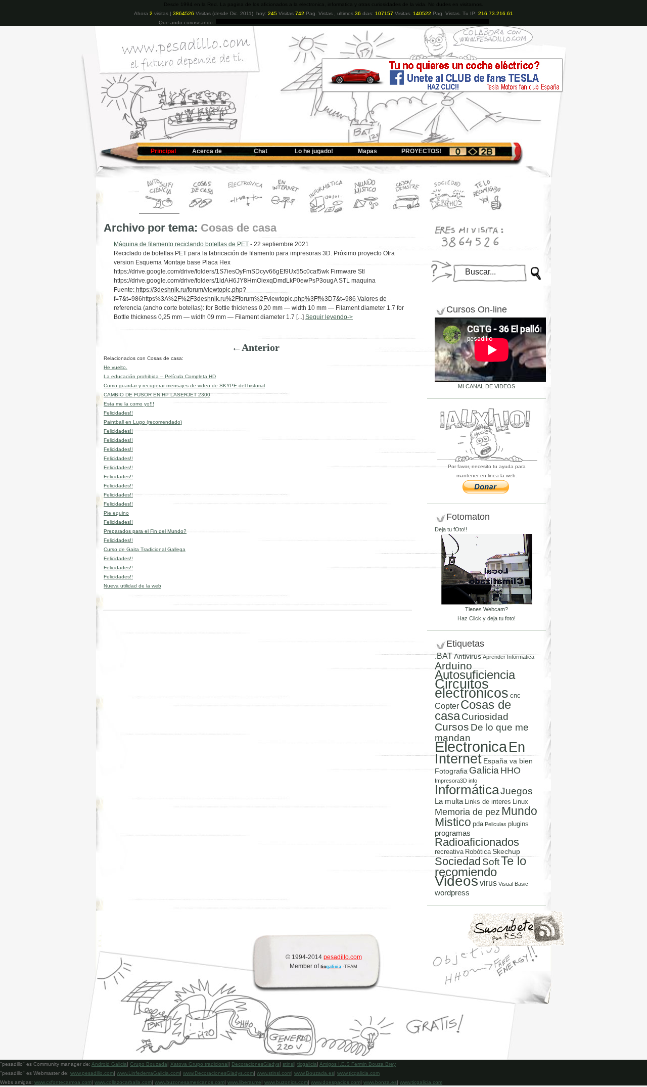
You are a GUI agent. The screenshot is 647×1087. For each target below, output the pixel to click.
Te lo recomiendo (480, 866)
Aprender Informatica (508, 657)
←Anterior (256, 347)
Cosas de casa (473, 710)
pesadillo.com (343, 957)
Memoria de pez (467, 812)
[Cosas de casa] (202, 211)
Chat (260, 151)
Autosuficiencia (475, 675)
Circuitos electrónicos (472, 688)
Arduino (453, 665)
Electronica (471, 746)
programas (453, 833)
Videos (456, 881)
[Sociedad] (447, 211)
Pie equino (116, 513)
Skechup (506, 851)
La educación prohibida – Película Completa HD (160, 376)
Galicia (484, 770)
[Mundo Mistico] (366, 211)
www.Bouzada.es (314, 1073)
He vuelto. (115, 367)
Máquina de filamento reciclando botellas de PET (181, 244)
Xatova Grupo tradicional (199, 1064)
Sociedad (458, 861)
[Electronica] (245, 211)
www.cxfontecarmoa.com (62, 1082)
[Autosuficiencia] (159, 211)
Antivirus (467, 656)
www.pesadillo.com (92, 1073)
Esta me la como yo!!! (129, 403)
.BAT (443, 656)
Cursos (452, 727)
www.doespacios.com (335, 1082)
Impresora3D (451, 781)
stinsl (288, 1064)
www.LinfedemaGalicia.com (148, 1073)
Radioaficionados (477, 842)
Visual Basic (513, 884)
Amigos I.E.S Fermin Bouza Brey (357, 1064)
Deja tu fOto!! (451, 529)
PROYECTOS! (421, 151)
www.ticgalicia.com (358, 1073)
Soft (490, 861)
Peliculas (495, 824)
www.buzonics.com (286, 1082)
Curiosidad (485, 716)
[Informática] (326, 211)
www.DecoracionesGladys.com (218, 1073)
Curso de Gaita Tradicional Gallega (145, 549)
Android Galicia (109, 1064)
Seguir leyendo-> (329, 317)
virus (488, 882)
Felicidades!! (118, 413)
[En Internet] (285, 211)
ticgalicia (307, 1064)
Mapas (367, 151)
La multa (449, 801)
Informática (467, 789)
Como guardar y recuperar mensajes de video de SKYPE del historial (184, 385)
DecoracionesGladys (256, 1064)
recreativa (449, 851)
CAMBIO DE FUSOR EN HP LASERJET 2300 (157, 394)
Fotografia (451, 771)
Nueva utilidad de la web (132, 585)
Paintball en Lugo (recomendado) (143, 422)
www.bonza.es (380, 1082)
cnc (515, 695)
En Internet (480, 752)
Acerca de (207, 151)
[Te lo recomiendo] (488, 211)
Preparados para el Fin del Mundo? (145, 531)
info (473, 781)
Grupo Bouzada (148, 1064)
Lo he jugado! (314, 151)
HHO (510, 770)
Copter (447, 706)
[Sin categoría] (407, 211)
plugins (518, 824)
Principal (163, 151)
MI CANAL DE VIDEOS (486, 386)
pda (478, 824)
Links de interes (488, 801)
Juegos (516, 791)
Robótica (478, 851)
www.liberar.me (244, 1082)
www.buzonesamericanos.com (189, 1082)
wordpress (452, 893)
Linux (520, 801)
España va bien (508, 761)
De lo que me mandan (482, 732)
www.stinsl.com (274, 1073)
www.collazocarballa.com (123, 1082)
